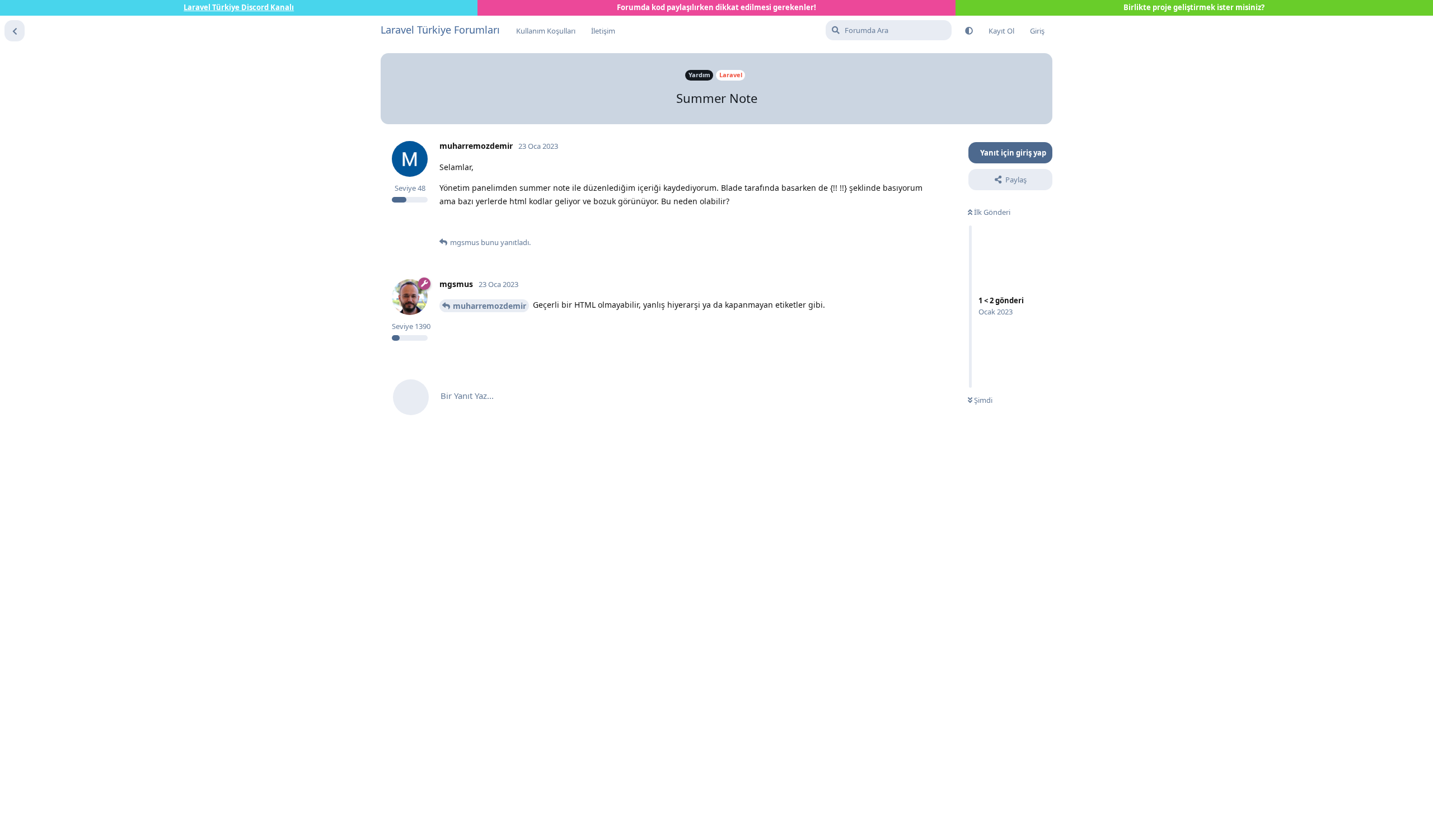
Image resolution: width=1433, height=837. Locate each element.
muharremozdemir (489, 305)
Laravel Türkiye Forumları (440, 29)
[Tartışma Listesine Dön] (14, 30)
